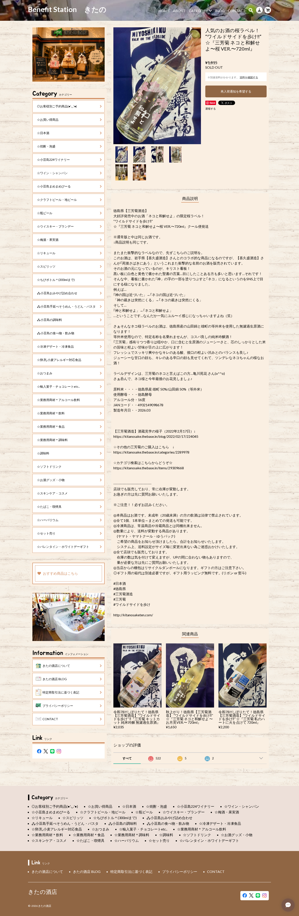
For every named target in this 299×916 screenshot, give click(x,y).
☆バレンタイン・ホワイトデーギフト (63, 546)
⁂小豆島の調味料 (49, 320)
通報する (210, 108)
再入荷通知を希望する (236, 91)
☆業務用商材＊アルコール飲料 (58, 400)
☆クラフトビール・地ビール (57, 199)
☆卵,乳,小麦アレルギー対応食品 (59, 360)
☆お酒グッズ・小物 (51, 480)
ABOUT (179, 11)
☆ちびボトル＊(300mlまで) (56, 280)
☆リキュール (46, 253)
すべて (127, 758)
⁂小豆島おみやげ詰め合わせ (57, 293)
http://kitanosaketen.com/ (133, 615)
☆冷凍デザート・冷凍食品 (55, 346)
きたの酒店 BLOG (54, 679)
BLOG (220, 11)
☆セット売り (46, 533)
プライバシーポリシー (57, 706)
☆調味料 (43, 453)
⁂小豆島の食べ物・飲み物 (55, 333)
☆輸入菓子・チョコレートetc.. (58, 386)
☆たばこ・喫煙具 (49, 506)
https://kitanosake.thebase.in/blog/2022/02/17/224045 (155, 436)
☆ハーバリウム (47, 520)
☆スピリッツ (46, 266)
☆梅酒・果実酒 (47, 240)
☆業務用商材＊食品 (51, 426)
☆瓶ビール (44, 213)
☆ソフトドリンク (49, 466)
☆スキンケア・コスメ (52, 493)
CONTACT (236, 11)
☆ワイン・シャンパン (52, 173)
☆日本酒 (43, 133)
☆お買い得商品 (47, 119)
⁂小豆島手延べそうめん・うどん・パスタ (66, 306)
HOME (164, 11)
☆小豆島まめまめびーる (54, 186)
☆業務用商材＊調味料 (52, 440)
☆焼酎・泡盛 (46, 146)
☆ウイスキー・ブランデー (55, 226)
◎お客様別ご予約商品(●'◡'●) (57, 106)
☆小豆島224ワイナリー (53, 159)
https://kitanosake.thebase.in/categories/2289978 (151, 452)
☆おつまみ (44, 373)
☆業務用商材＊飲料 (51, 413)
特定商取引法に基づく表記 (60, 692)
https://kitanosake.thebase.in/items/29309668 (148, 468)
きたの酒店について (56, 665)
